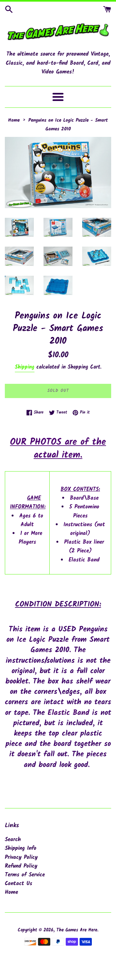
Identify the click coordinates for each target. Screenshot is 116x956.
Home (11, 892)
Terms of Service (25, 875)
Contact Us (18, 883)
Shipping (24, 367)
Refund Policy (21, 866)
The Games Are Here (76, 930)
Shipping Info (20, 848)
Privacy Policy (21, 857)
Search (13, 839)
